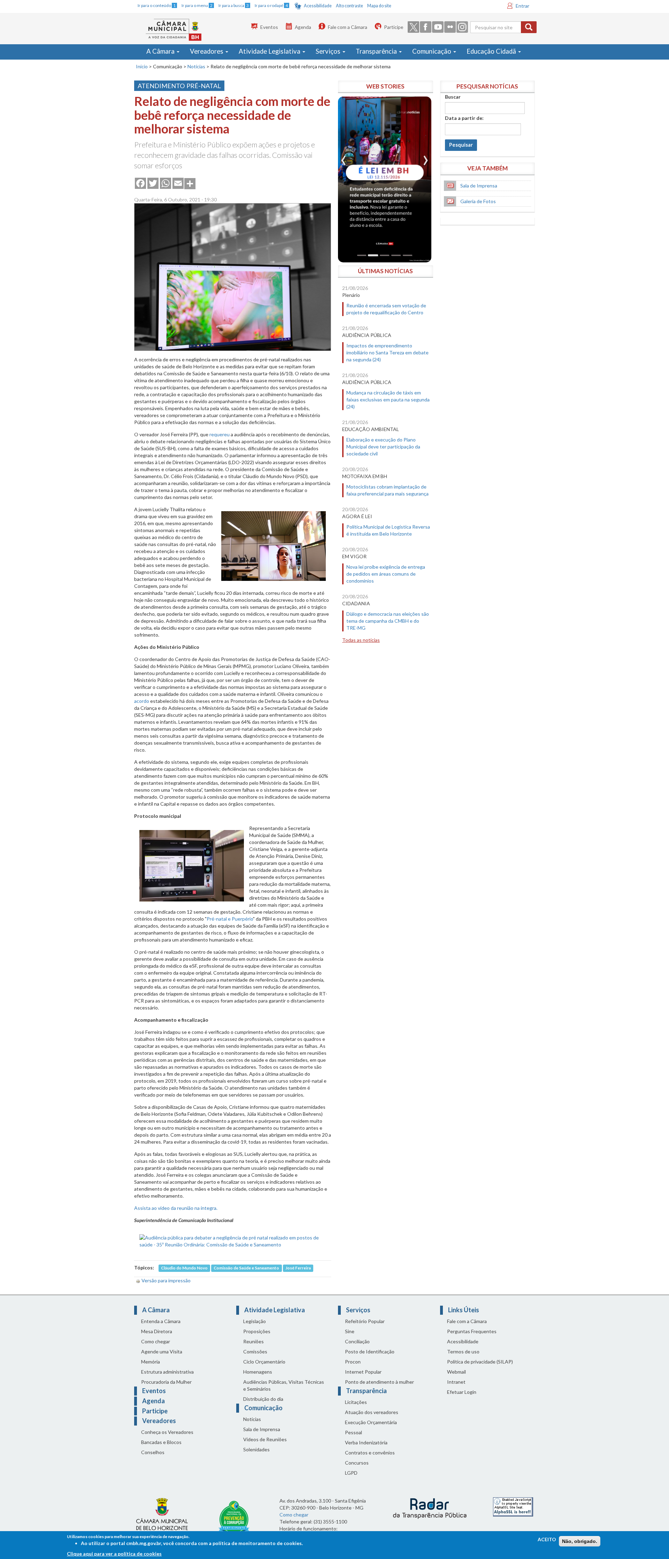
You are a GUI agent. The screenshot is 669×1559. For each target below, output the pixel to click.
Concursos (357, 1463)
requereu (219, 434)
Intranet (456, 1382)
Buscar (453, 97)
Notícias (196, 66)
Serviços (329, 51)
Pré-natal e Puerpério (230, 919)
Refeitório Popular (365, 1321)
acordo (141, 701)
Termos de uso (463, 1351)
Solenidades (256, 1449)
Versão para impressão (166, 1280)
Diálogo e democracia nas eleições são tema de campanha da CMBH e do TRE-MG (387, 621)
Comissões (255, 1351)
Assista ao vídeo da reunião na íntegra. (175, 1208)
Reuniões (253, 1341)
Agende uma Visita (161, 1351)
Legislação (254, 1321)
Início (142, 66)
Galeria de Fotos (478, 201)
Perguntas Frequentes (472, 1331)
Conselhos (152, 1452)
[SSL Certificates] (513, 1506)
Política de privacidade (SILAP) (480, 1362)
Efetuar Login (461, 1392)
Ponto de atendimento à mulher (379, 1382)
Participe (393, 27)
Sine (349, 1331)
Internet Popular (363, 1372)
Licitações (356, 1402)
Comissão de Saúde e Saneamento (246, 1267)
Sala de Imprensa (478, 186)
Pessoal (353, 1432)
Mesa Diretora (156, 1331)
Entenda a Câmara (160, 1321)
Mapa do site (379, 5)
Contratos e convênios (370, 1453)
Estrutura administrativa (167, 1372)
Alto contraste (349, 5)
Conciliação (357, 1341)
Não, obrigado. (579, 1541)
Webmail (456, 1372)
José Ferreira (298, 1267)
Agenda (303, 27)
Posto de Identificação (369, 1351)
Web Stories (385, 86)
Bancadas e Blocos (161, 1442)
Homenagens (257, 1372)
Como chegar (155, 1341)
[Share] (189, 183)
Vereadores (207, 51)
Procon (353, 1362)
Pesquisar (461, 145)
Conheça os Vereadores (167, 1432)
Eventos (269, 27)
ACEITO (547, 1539)
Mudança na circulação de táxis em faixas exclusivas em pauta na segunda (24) (388, 399)
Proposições (256, 1331)
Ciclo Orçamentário (264, 1362)
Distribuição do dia (263, 1399)
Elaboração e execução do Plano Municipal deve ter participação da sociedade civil (383, 446)
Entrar (522, 6)
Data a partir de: (464, 118)
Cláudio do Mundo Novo (184, 1267)
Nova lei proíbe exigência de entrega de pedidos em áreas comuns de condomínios (385, 574)
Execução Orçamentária (371, 1422)
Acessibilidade (317, 5)
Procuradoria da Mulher (166, 1382)
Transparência (377, 51)
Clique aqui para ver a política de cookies (114, 1554)
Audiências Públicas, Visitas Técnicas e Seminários (283, 1385)
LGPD (351, 1473)
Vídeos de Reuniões (265, 1439)
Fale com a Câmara (347, 27)
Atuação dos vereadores (371, 1412)
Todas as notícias (361, 640)
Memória (150, 1362)
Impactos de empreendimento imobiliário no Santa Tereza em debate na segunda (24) (387, 352)
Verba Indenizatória (366, 1442)
